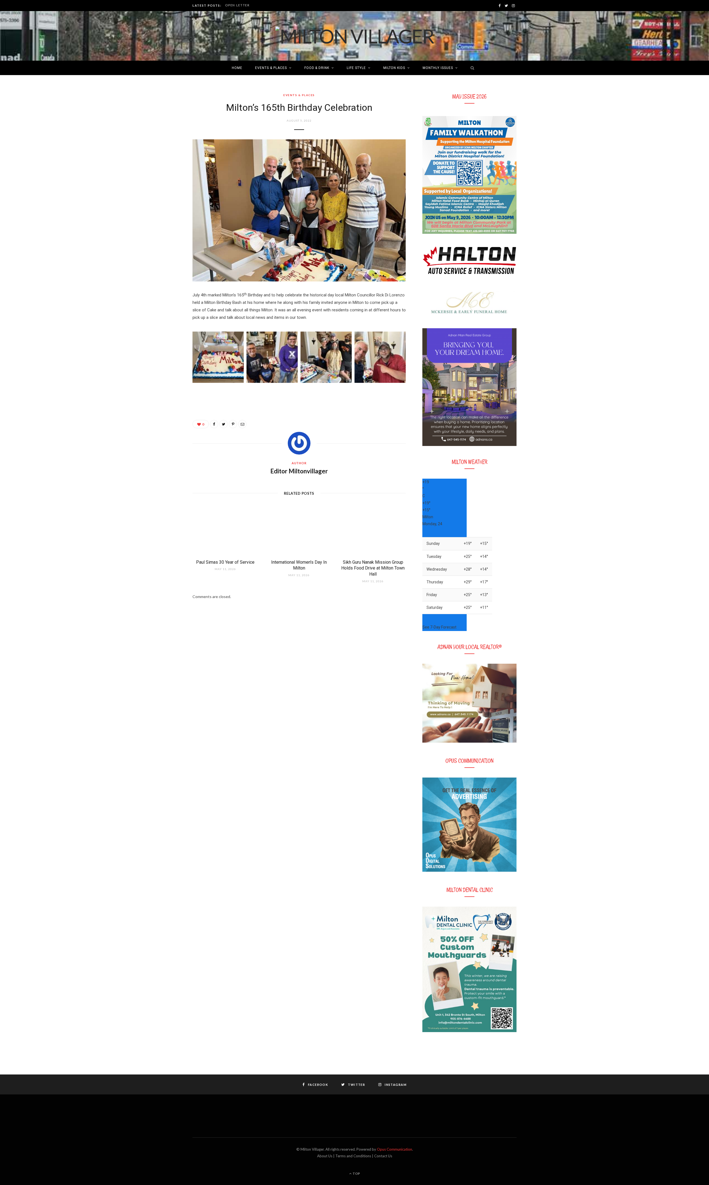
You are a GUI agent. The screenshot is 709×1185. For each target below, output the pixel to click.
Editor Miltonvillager (299, 471)
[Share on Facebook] (214, 424)
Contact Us (383, 1156)
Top (356, 1173)
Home (237, 68)
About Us (324, 1156)
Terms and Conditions (353, 1156)
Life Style (356, 68)
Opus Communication (394, 1149)
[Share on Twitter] (223, 424)
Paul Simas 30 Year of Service (225, 562)
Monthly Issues (438, 68)
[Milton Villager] (354, 36)
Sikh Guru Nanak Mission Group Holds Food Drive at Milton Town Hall (373, 568)
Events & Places (271, 68)
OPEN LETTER (237, 5)
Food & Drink (317, 68)
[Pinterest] (233, 424)
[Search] (471, 68)
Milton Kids (394, 68)
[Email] (242, 424)
